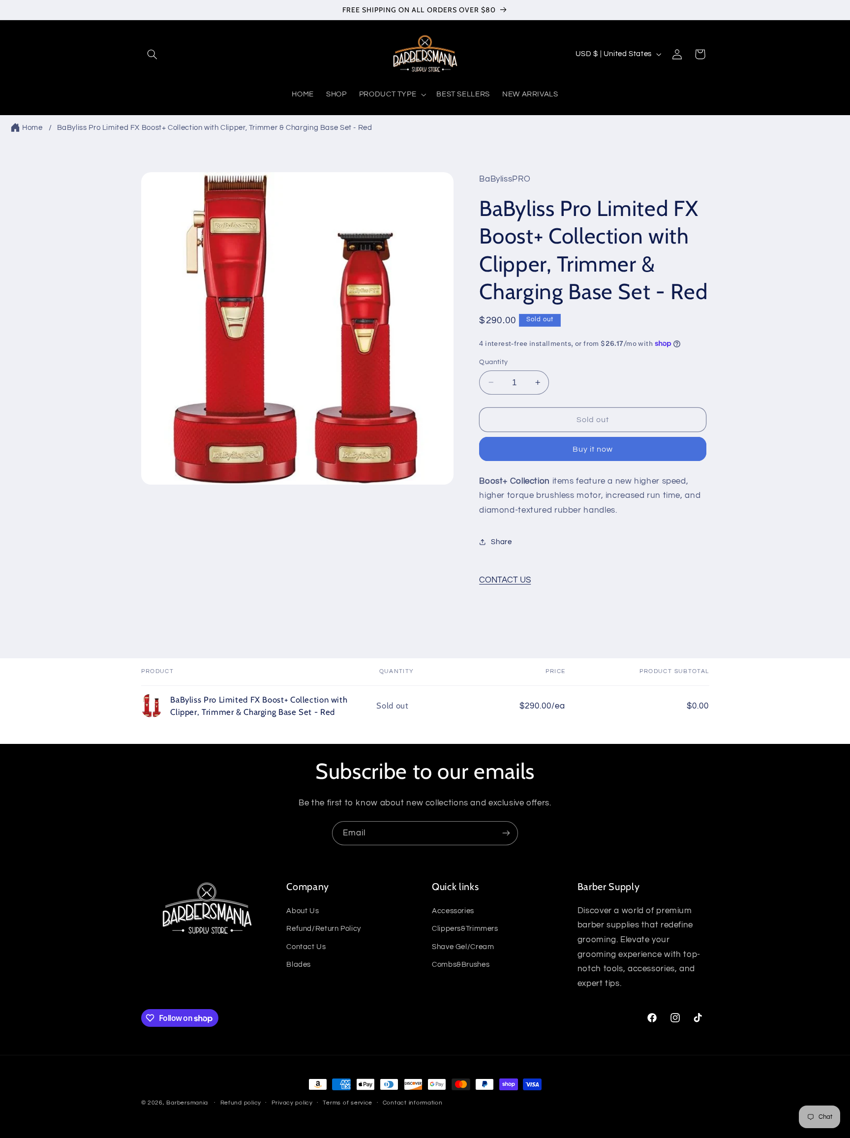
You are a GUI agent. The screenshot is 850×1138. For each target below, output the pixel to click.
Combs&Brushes (460, 964)
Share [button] (501, 541)
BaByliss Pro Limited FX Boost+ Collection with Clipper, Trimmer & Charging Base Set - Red (214, 127)
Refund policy (241, 1103)
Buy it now (593, 449)
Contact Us (306, 946)
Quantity (493, 362)
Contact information (413, 1103)
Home (32, 127)
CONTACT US (505, 580)
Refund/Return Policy (323, 928)
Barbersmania (187, 1103)
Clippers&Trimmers (465, 928)
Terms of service (347, 1103)
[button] (152, 54)
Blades (298, 964)
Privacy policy (292, 1103)
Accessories (453, 910)
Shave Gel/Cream (463, 946)
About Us (302, 910)
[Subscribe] (506, 833)
